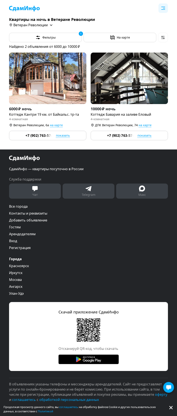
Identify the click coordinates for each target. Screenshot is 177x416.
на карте (56, 125)
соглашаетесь (68, 407)
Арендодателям (22, 234)
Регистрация (20, 247)
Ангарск (15, 286)
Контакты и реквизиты (28, 213)
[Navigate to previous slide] (14, 78)
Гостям (15, 227)
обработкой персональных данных (69, 399)
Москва (15, 279)
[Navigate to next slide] (81, 78)
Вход (13, 240)
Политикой (45, 411)
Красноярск (19, 265)
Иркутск (15, 272)
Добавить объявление (28, 220)
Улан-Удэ (16, 293)
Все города (18, 206)
